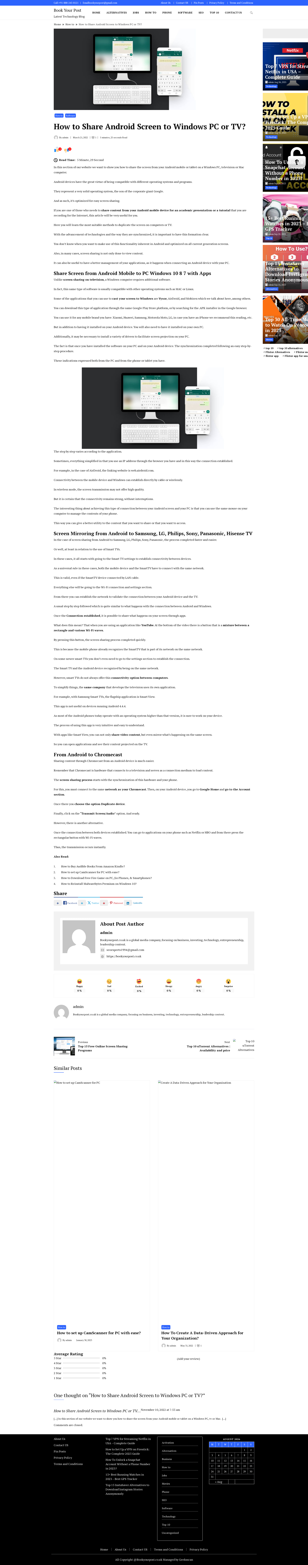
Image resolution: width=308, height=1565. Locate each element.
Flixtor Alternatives (278, 352)
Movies (166, 1483)
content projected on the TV (128, 744)
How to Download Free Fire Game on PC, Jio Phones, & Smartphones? (106, 878)
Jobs (136, 12)
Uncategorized (170, 1533)
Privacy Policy (216, 2)
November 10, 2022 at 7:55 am (160, 1410)
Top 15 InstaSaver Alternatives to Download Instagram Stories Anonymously (127, 1489)
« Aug (218, 1482)
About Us (166, 2)
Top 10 (214, 12)
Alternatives (116, 12)
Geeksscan (186, 1559)
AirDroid (173, 298)
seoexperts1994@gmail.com (125, 950)
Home (96, 12)
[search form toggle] (251, 13)
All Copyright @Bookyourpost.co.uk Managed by (147, 1559)
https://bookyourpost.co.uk (124, 956)
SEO (201, 12)
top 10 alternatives (291, 348)
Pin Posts (199, 2)
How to (150, 12)
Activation (168, 1442)
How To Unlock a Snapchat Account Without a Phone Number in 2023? (285, 170)
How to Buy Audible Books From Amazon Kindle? (93, 866)
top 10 (269, 348)
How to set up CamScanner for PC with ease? (90, 872)
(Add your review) (188, 1359)
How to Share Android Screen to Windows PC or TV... (97, 1410)
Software (185, 12)
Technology (168, 1516)
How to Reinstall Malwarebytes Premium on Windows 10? (99, 884)
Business (167, 1459)
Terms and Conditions (241, 2)
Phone (167, 12)
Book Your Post (67, 10)
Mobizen (191, 298)
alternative (95, 823)
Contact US (182, 2)
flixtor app (272, 356)
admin (106, 932)
